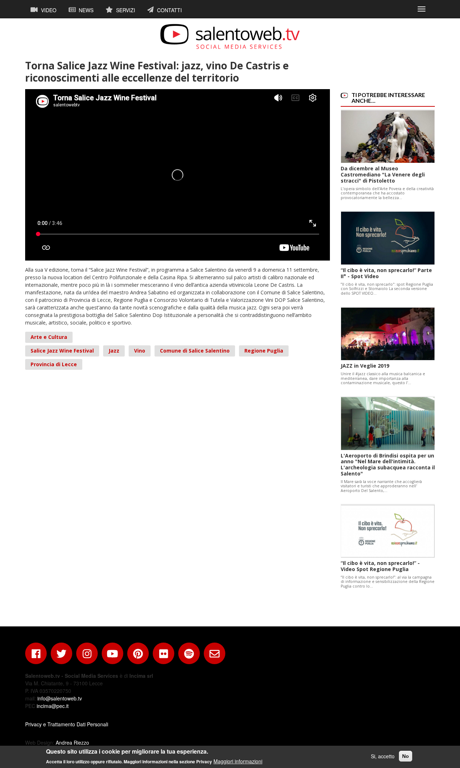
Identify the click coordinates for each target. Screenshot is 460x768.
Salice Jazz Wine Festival (62, 350)
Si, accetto (383, 756)
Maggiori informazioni (237, 760)
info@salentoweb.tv (59, 698)
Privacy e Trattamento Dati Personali (66, 724)
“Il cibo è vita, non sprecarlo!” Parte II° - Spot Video (386, 273)
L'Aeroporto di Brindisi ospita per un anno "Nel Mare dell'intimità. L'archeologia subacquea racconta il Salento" (388, 464)
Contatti (169, 10)
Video (48, 10)
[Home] (230, 36)
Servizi (125, 10)
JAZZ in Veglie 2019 (365, 365)
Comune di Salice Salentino (195, 350)
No (405, 756)
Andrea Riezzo (72, 742)
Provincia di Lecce (54, 364)
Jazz (114, 350)
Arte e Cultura (49, 337)
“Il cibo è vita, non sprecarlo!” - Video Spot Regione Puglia (380, 566)
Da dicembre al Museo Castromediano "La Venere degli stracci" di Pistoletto (383, 174)
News (85, 10)
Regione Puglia (263, 350)
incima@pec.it (53, 705)
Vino (139, 350)
